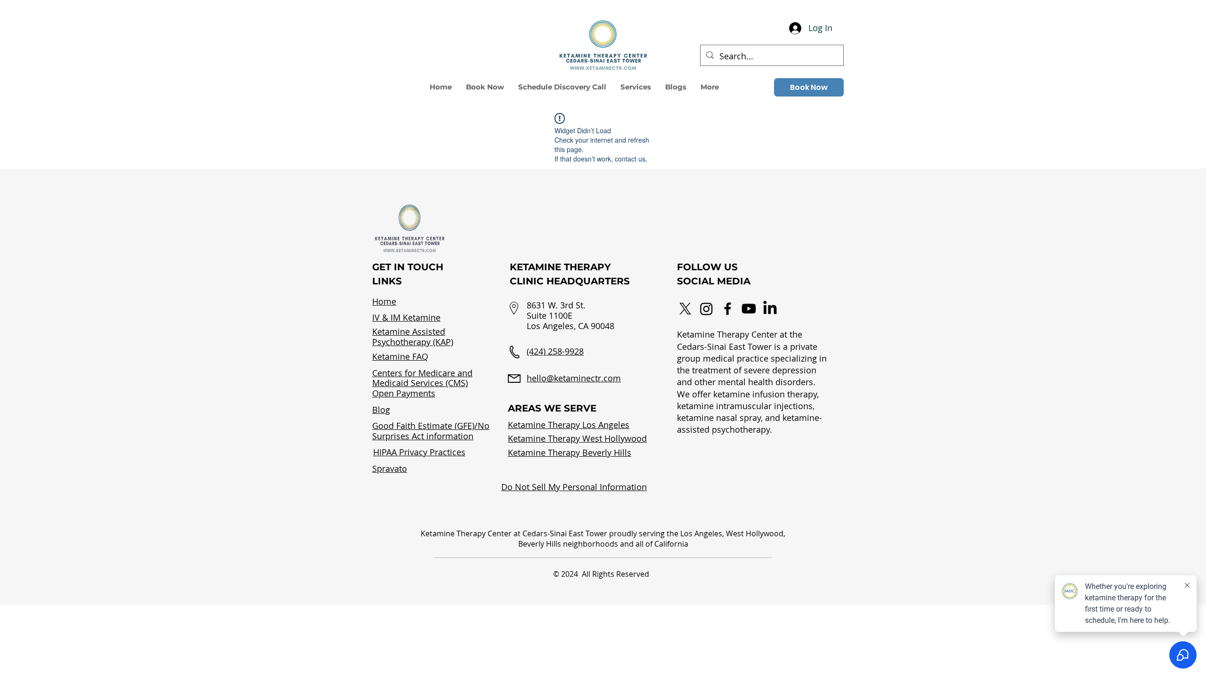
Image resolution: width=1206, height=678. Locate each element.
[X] (685, 308)
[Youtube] (749, 308)
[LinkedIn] (770, 308)
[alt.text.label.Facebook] (727, 308)
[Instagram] (706, 308)
